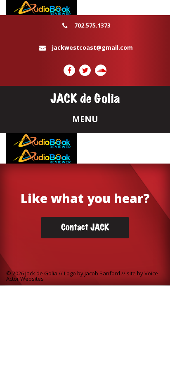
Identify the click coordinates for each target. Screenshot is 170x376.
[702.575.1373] (85, 35)
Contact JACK (85, 227)
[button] (85, 119)
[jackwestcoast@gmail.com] (85, 57)
